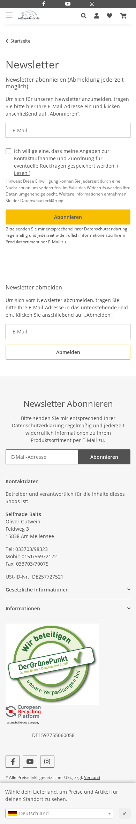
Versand (92, 777)
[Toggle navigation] (9, 12)
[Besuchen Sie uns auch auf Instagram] (92, 4)
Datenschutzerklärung (105, 229)
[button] (85, 16)
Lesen (21, 173)
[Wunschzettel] (109, 16)
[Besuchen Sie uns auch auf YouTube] (68, 4)
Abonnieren (104, 457)
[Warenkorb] (123, 16)
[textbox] (59, 813)
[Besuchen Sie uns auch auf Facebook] (44, 4)
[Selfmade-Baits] (28, 16)
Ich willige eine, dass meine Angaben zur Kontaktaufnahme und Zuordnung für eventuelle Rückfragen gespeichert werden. (66, 162)
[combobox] (59, 813)
